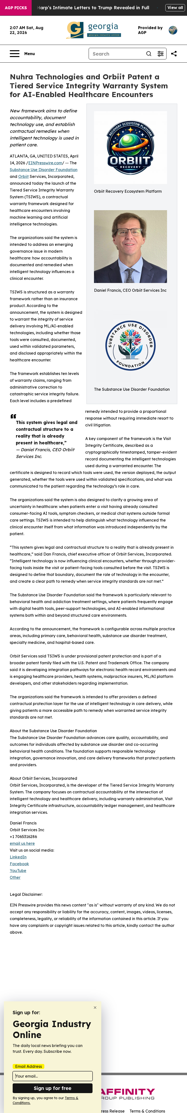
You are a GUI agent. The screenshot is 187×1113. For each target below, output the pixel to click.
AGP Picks (16, 7)
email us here (22, 843)
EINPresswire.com (45, 162)
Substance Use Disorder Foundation (43, 169)
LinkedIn (18, 857)
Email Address (28, 1066)
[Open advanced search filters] (160, 53)
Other (15, 877)
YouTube (18, 870)
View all (175, 7)
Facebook (19, 863)
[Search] (149, 53)
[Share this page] (173, 53)
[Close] (95, 1007)
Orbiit (23, 176)
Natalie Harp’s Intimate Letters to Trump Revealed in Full (84, 7)
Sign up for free (52, 1088)
